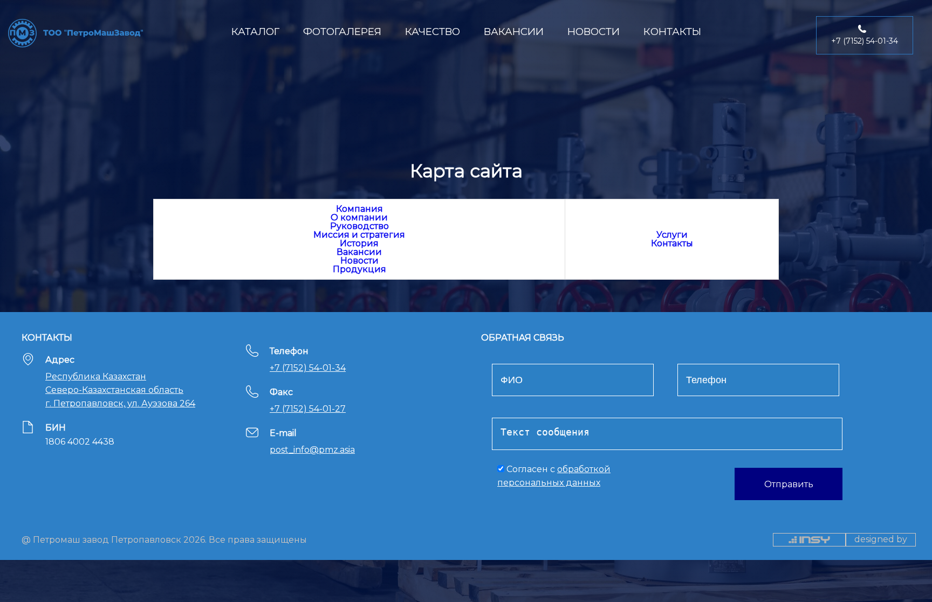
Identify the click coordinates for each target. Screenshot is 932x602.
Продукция (359, 269)
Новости (359, 260)
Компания (359, 209)
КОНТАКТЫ (672, 31)
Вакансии (359, 252)
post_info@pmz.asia (312, 450)
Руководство (359, 226)
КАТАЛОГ (255, 31)
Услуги (672, 235)
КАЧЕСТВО (432, 31)
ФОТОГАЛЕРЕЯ (342, 31)
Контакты (672, 243)
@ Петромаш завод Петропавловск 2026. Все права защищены (164, 539)
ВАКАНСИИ (514, 31)
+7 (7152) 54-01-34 (308, 368)
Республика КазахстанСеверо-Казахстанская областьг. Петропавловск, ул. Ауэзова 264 (120, 390)
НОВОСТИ (593, 31)
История (359, 243)
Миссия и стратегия (359, 235)
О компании (359, 217)
